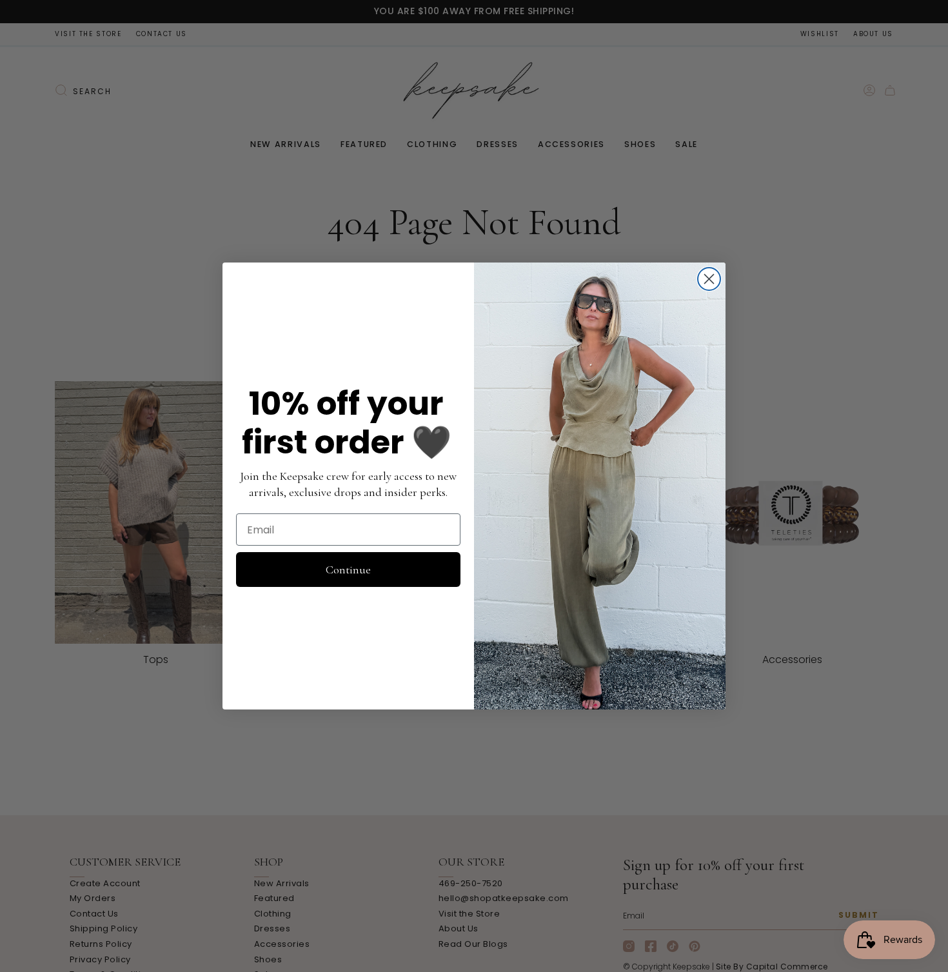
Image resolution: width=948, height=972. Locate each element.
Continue (348, 569)
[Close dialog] (709, 279)
